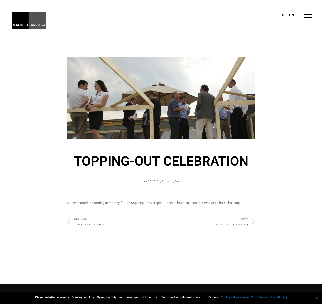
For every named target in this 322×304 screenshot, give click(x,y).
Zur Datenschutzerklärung (269, 297)
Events (179, 181)
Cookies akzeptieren (235, 297)
